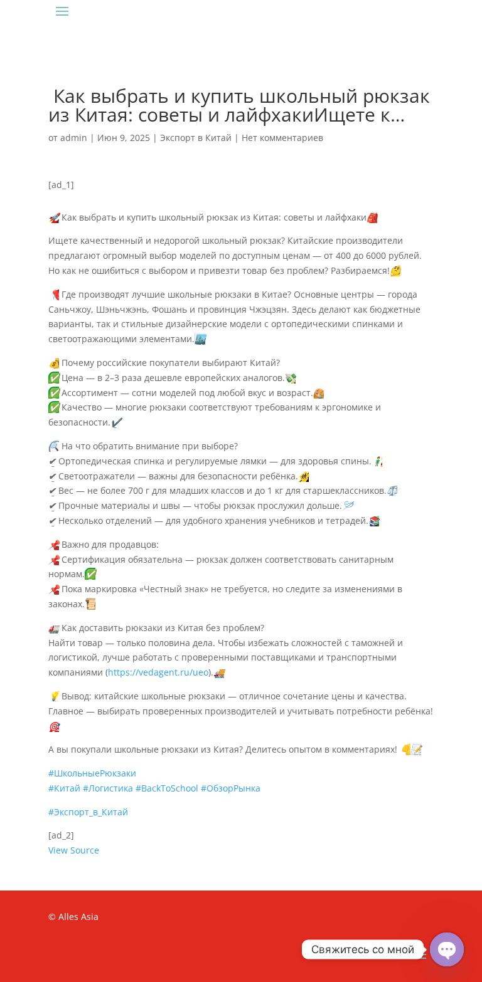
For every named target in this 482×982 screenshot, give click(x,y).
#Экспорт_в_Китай (88, 812)
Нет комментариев (282, 138)
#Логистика (108, 788)
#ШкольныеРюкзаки (92, 773)
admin (73, 138)
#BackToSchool (167, 788)
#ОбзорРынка (230, 788)
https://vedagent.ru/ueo (158, 672)
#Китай (64, 788)
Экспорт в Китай (196, 138)
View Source (73, 850)
